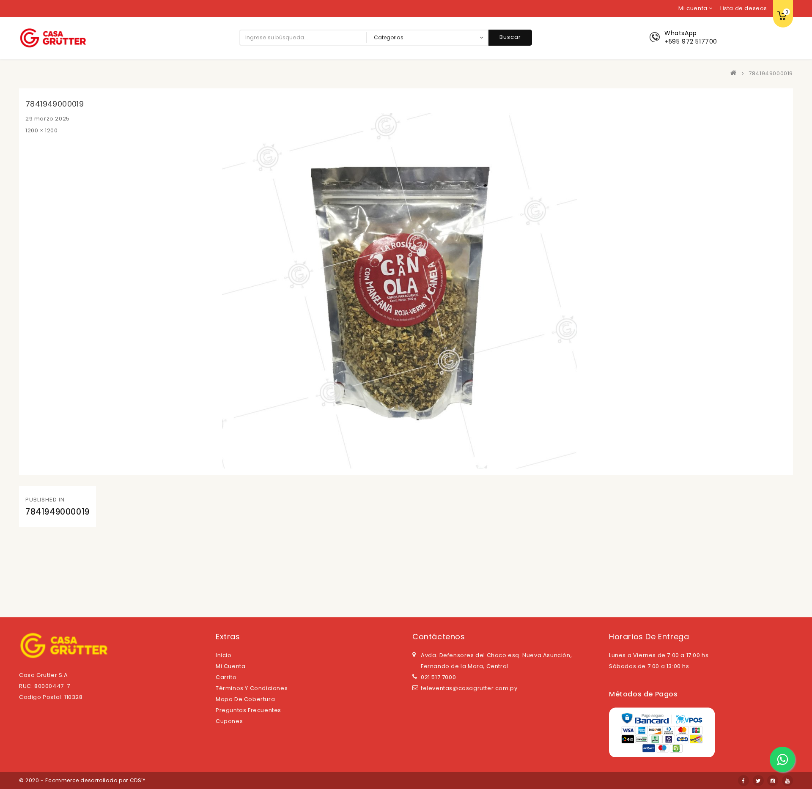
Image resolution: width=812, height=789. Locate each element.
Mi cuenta (230, 666)
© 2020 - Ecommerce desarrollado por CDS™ (82, 780)
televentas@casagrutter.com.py (469, 688)
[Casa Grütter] (735, 73)
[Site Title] (53, 37)
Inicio (224, 655)
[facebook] (743, 780)
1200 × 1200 (41, 130)
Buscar (510, 37)
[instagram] (772, 780)
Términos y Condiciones (252, 688)
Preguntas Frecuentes (248, 710)
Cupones (229, 721)
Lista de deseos (743, 8)
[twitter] (758, 780)
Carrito (226, 677)
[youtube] (787, 780)
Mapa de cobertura (245, 699)
